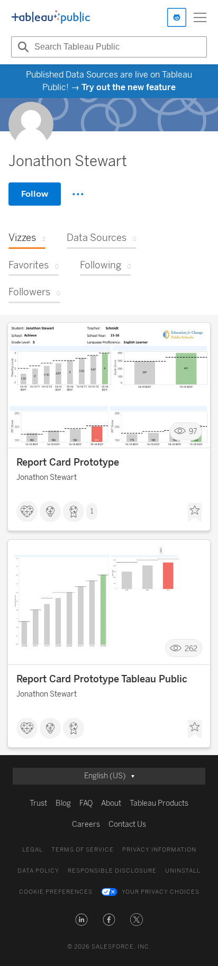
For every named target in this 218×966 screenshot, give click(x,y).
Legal (32, 849)
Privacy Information (159, 849)
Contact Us (127, 824)
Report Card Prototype (67, 462)
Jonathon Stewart (46, 477)
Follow (34, 193)
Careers (86, 824)
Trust (38, 803)
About (111, 803)
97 (193, 431)
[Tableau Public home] (51, 17)
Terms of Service (82, 849)
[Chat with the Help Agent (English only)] (176, 17)
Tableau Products (159, 803)
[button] (81, 919)
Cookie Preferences (56, 891)
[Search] (21, 47)
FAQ (86, 803)
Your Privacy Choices (160, 891)
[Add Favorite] (195, 512)
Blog (63, 803)
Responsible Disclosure (112, 870)
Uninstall (183, 870)
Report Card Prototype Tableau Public (101, 679)
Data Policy (38, 870)
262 (191, 648)
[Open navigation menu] (200, 17)
